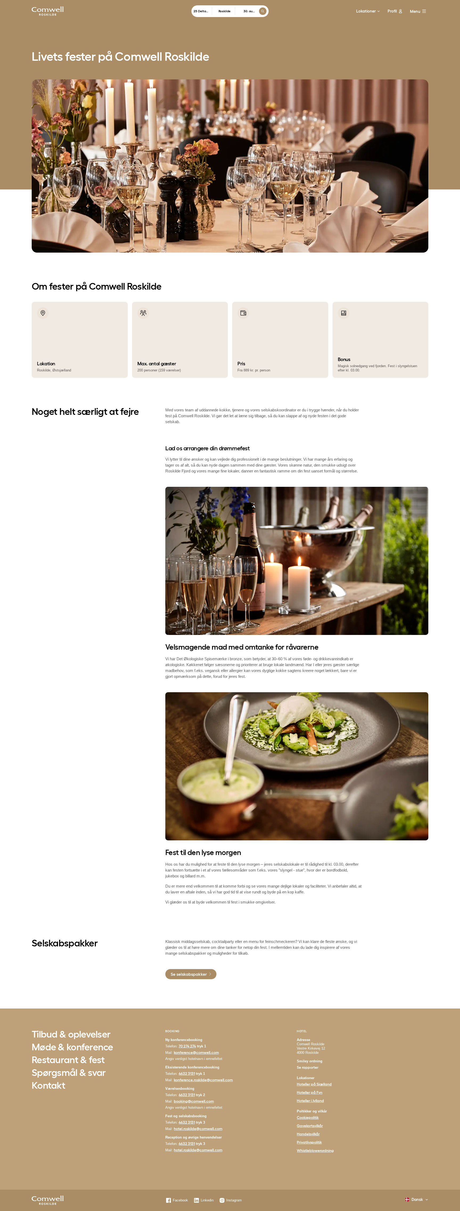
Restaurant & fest (68, 1060)
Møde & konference (72, 1047)
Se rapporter (307, 1068)
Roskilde (225, 11)
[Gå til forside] (48, 11)
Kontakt (48, 1086)
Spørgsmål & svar (69, 1073)
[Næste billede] (439, 340)
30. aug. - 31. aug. (249, 11)
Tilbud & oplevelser (71, 1034)
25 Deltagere (203, 11)
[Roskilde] (48, 1200)
